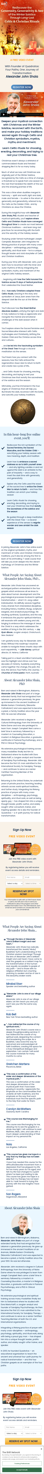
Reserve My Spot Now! (23, 892)
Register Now (22, 87)
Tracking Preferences (22, 1464)
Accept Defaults (22, 1470)
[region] (22, 1460)
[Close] (41, 1449)
